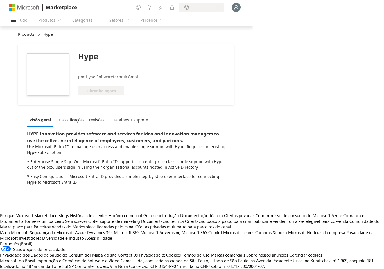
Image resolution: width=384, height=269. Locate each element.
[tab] (41, 120)
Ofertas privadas (239, 215)
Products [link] (26, 34)
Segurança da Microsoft (52, 232)
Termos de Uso (196, 255)
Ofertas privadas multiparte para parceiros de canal (183, 227)
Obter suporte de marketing (114, 221)
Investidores (30, 238)
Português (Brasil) (16, 243)
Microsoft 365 (126, 232)
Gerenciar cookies (305, 255)
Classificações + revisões (82, 120)
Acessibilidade (98, 238)
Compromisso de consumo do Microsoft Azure (299, 215)
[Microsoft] (24, 7)
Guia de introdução (161, 215)
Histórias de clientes (88, 215)
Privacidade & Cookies (160, 255)
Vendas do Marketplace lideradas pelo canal (93, 227)
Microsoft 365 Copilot (202, 232)
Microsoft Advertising (160, 232)
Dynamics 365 (100, 232)
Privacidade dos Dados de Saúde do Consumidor (45, 255)
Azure (80, 232)
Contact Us (128, 255)
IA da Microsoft (14, 232)
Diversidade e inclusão (63, 238)
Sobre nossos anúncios (267, 255)
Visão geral (40, 120)
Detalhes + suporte (130, 120)
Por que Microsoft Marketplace (28, 215)
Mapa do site (104, 255)
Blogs (63, 215)
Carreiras (263, 232)
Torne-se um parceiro (44, 221)
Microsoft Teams (238, 232)
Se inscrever (76, 221)
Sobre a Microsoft (289, 232)
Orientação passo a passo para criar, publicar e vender (235, 221)
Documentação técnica (201, 215)
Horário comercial (125, 215)
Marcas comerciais (228, 255)
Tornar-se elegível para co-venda (317, 221)
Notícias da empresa (326, 232)
